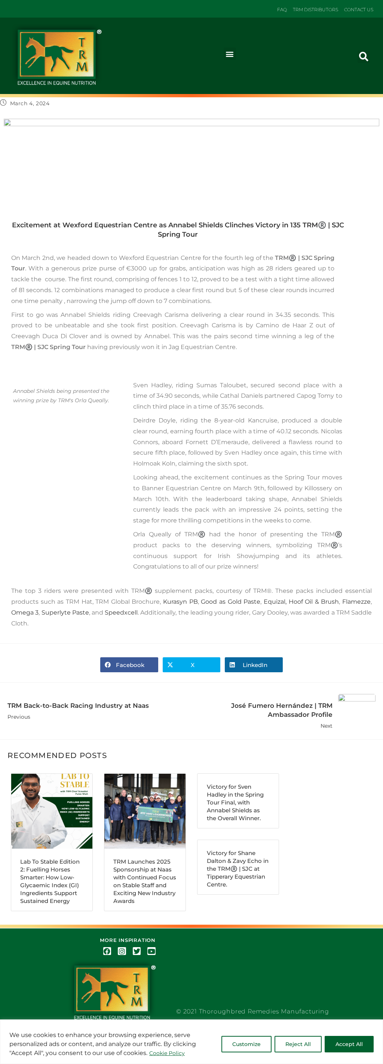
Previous (78, 711)
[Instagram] (122, 951)
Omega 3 (25, 612)
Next (282, 715)
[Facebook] (107, 951)
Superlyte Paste (65, 612)
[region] (191, 1041)
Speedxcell (121, 612)
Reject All (298, 1044)
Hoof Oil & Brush (314, 601)
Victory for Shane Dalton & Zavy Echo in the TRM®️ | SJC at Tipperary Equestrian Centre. (238, 868)
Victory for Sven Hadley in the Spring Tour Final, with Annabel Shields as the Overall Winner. (235, 802)
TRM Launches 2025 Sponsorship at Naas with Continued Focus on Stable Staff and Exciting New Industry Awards (144, 881)
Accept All (349, 1044)
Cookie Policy (167, 1053)
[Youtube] (151, 951)
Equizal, (275, 601)
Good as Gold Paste (230, 601)
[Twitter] (137, 951)
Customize (246, 1044)
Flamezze (356, 601)
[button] (230, 54)
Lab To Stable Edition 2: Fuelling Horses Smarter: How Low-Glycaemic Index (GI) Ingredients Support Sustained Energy (50, 881)
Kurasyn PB (180, 601)
